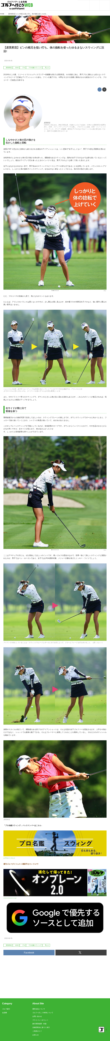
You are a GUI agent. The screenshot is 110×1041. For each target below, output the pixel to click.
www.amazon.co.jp (9, 898)
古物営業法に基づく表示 (41, 1027)
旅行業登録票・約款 (39, 1024)
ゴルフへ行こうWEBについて (42, 1012)
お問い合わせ (37, 1016)
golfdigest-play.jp (9, 858)
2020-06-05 (8, 60)
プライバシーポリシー (40, 1020)
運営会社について (38, 1009)
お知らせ (35, 1035)
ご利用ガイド (37, 1031)
